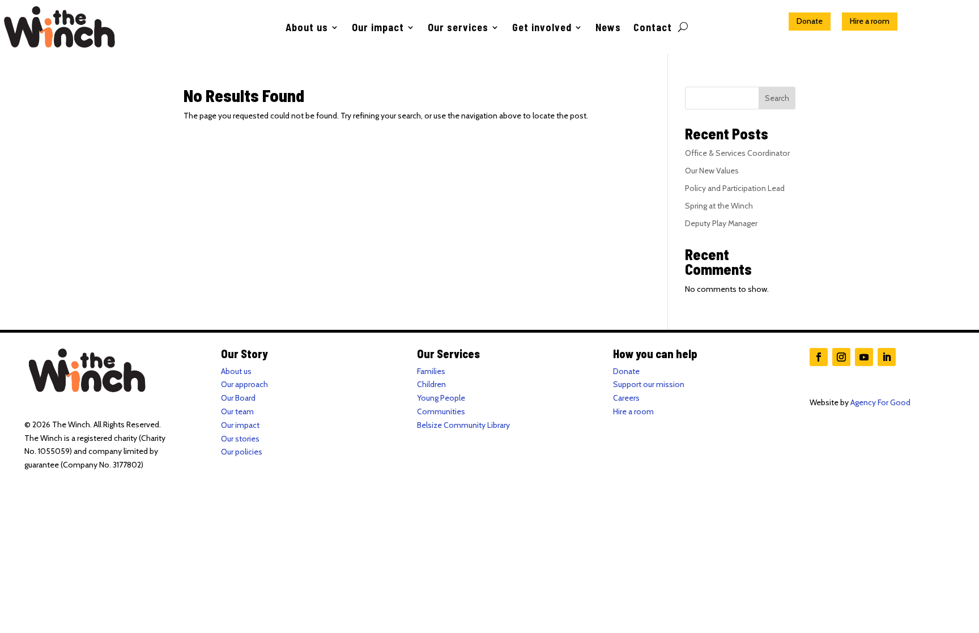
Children (431, 384)
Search (777, 98)
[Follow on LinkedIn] (887, 357)
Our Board (238, 398)
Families (431, 371)
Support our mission (648, 384)
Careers (626, 398)
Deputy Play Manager (721, 223)
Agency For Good (880, 402)
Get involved (542, 28)
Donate (810, 21)
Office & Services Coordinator (737, 153)
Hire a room (869, 21)
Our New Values (712, 170)
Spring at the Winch (719, 206)
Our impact (378, 28)
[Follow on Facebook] (819, 357)
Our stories (240, 439)
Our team (237, 411)
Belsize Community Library (463, 425)
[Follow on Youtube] (864, 357)
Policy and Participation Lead (735, 188)
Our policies (241, 452)
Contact (652, 28)
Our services (458, 28)
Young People (441, 398)
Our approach (244, 384)
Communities (441, 411)
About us (307, 28)
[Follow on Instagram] (841, 357)
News (608, 28)
